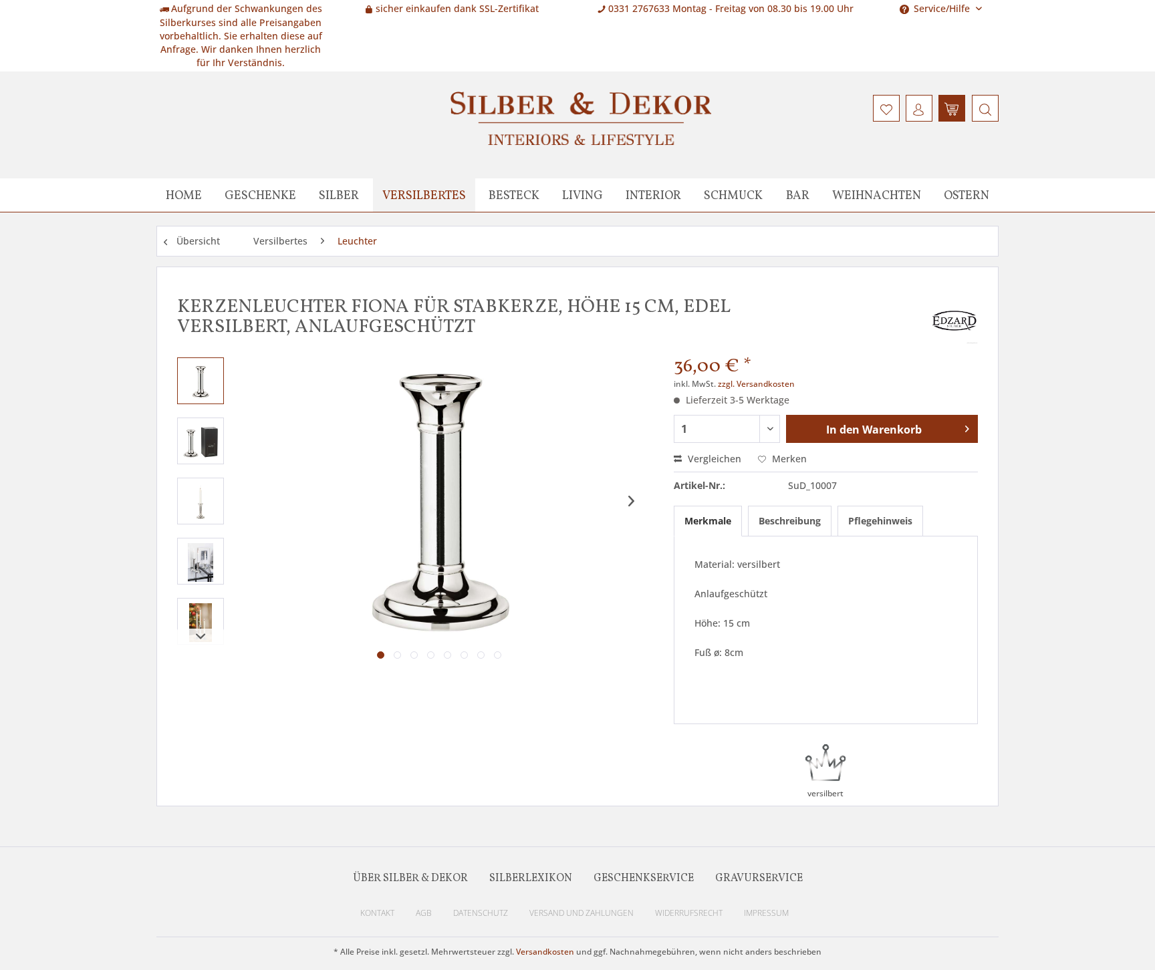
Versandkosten (545, 951)
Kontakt (377, 913)
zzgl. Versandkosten (756, 383)
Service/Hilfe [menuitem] (942, 8)
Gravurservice (759, 878)
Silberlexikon (530, 878)
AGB (424, 913)
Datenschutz (480, 913)
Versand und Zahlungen (581, 913)
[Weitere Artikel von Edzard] (954, 320)
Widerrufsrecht (689, 913)
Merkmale (707, 520)
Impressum (766, 913)
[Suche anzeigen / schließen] (985, 108)
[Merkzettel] (886, 108)
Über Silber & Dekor (410, 878)
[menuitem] (984, 108)
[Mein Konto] (919, 108)
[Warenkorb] (951, 108)
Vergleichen (713, 458)
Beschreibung (790, 520)
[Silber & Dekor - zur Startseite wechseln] (581, 118)
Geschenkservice (644, 878)
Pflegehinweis (880, 520)
